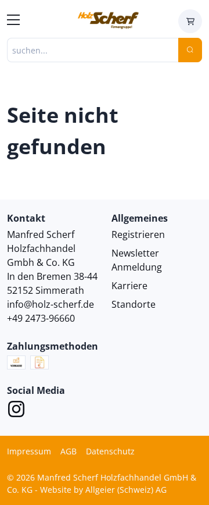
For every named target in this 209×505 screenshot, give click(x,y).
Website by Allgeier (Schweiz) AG (103, 489)
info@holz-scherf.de (50, 304)
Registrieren (138, 234)
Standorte (133, 304)
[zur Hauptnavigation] (13, 22)
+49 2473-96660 (41, 318)
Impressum (29, 451)
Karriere (129, 285)
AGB (68, 451)
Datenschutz (110, 451)
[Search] (190, 50)
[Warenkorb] (190, 21)
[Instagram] (16, 411)
